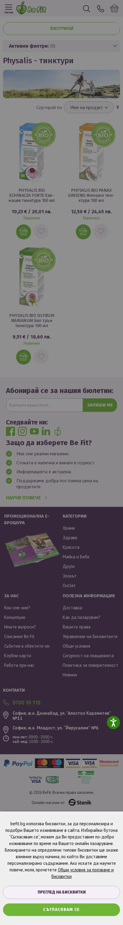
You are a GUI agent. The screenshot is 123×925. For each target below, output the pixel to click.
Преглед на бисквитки (62, 892)
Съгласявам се (61, 909)
